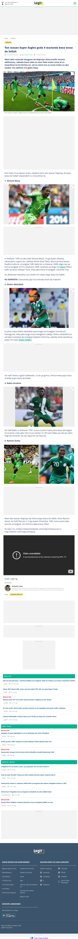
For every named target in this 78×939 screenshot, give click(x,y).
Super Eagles (25, 339)
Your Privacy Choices (41, 938)
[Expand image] (72, 73)
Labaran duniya (6, 795)
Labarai (13, 38)
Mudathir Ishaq (28, 54)
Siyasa (5, 684)
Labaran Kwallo (16, 594)
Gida (6, 38)
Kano (62, 266)
